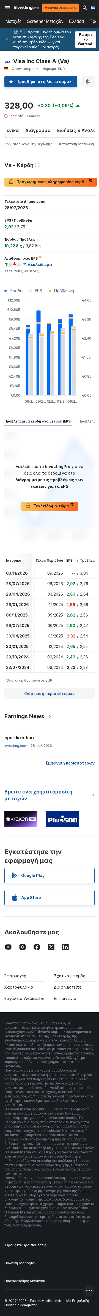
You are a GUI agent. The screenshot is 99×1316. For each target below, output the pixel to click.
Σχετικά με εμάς (69, 975)
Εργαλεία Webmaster (24, 998)
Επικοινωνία (65, 998)
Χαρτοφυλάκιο (18, 987)
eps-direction (19, 737)
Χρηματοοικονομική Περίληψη (28, 144)
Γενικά (11, 130)
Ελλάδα (76, 21)
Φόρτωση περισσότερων (49, 693)
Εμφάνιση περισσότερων (70, 763)
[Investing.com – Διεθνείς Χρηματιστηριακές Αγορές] (26, 8)
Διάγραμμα (38, 130)
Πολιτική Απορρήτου (20, 1263)
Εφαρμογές (15, 975)
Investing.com (15, 746)
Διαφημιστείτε (67, 987)
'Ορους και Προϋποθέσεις (25, 1245)
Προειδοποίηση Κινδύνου (24, 1281)
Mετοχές (13, 21)
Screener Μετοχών (45, 21)
